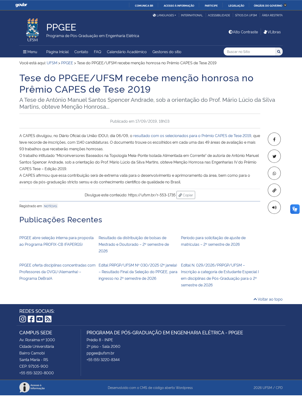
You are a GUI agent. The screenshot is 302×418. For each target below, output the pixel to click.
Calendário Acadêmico (127, 51)
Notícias (50, 206)
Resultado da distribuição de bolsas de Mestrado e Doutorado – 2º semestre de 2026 (134, 244)
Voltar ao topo (270, 299)
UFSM (267, 387)
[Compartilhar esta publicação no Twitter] (274, 156)
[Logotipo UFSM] (32, 28)
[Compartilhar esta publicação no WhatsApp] (274, 173)
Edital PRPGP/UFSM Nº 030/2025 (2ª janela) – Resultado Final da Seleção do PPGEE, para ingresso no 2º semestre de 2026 (138, 271)
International (192, 15)
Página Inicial (57, 51)
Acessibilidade (219, 15)
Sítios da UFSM (246, 15)
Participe (211, 5)
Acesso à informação (179, 5)
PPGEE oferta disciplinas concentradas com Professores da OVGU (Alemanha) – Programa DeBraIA (57, 271)
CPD (279, 387)
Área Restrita (272, 15)
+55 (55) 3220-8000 (36, 372)
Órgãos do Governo (268, 5)
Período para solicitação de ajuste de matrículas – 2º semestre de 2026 (213, 241)
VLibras (274, 31)
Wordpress (184, 387)
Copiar (188, 194)
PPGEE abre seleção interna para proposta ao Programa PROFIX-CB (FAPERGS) (56, 241)
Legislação (236, 5)
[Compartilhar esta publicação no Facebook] (274, 139)
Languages (165, 15)
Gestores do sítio (166, 51)
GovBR (21, 5)
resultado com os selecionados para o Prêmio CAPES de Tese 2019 (191, 135)
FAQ (97, 51)
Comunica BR (144, 5)
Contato (81, 51)
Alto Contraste (245, 31)
